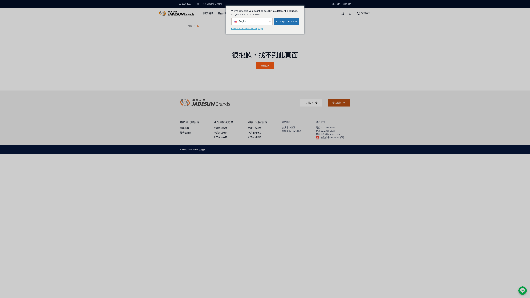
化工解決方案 (220, 137)
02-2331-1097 (185, 3)
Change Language (286, 21)
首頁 (190, 26)
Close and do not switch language (247, 28)
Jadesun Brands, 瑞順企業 (196, 150)
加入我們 (336, 3)
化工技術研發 (254, 137)
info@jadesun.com (330, 134)
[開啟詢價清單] (350, 13)
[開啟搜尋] (342, 13)
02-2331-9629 (328, 130)
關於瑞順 (184, 127)
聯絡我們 (347, 3)
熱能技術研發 (254, 127)
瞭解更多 (265, 65)
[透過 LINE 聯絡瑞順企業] (522, 290)
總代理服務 (185, 132)
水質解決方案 (220, 132)
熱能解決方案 (220, 127)
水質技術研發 (254, 132)
